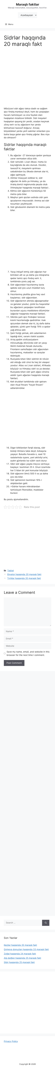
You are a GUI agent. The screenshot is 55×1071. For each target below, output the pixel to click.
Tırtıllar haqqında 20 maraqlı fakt (24, 578)
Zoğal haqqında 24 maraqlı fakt (20, 953)
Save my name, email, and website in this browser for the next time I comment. (28, 653)
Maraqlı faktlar (27, 4)
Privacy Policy (11, 1041)
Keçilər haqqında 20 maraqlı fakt (20, 945)
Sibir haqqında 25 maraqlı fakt (19, 962)
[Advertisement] (27, 79)
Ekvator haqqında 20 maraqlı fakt (24, 574)
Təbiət (10, 570)
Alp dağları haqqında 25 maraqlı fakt (22, 958)
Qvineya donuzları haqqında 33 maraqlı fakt (26, 949)
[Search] (45, 923)
